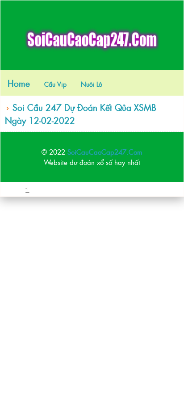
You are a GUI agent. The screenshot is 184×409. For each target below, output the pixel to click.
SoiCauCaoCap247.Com (104, 152)
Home (19, 82)
